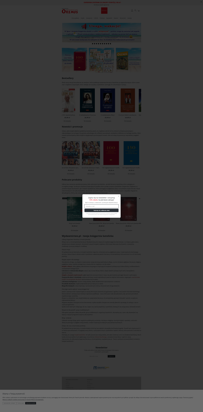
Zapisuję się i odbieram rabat (102, 210)
